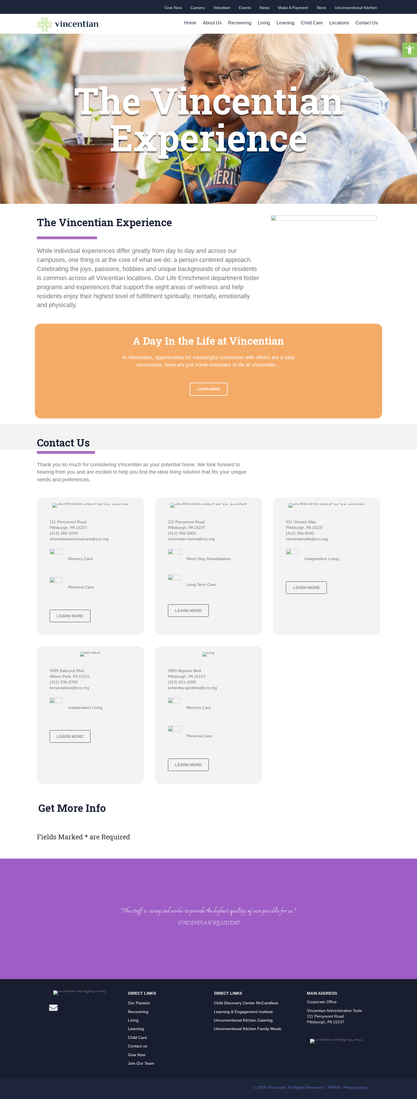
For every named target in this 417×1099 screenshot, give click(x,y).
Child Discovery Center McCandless (246, 1003)
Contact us (137, 1046)
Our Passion (139, 1003)
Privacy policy (355, 1087)
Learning (285, 22)
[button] (409, 50)
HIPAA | (335, 1087)
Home (190, 22)
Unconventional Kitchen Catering (243, 1020)
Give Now (136, 1055)
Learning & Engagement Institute (243, 1011)
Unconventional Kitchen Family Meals (247, 1028)
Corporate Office (322, 1002)
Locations (339, 22)
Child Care (312, 22)
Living (264, 22)
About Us (212, 22)
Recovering (239, 22)
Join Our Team (141, 1063)
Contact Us (366, 22)
